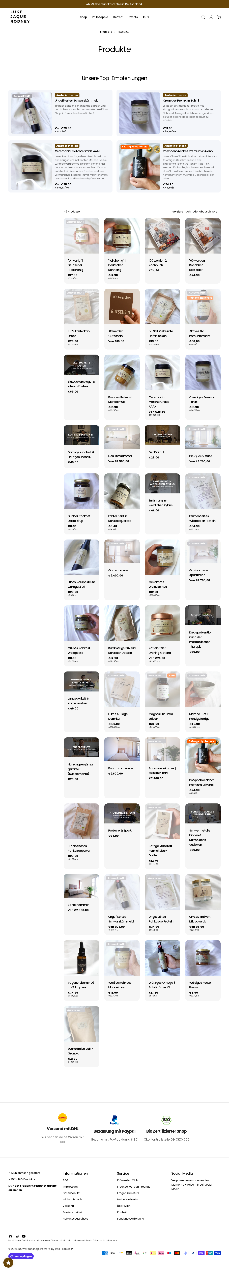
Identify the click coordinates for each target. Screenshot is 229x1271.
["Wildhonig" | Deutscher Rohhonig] (122, 236)
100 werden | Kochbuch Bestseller (197, 265)
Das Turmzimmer (120, 456)
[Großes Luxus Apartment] (203, 551)
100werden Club (127, 1180)
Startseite (106, 32)
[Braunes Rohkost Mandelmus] (122, 372)
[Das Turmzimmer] (122, 437)
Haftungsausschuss (75, 1219)
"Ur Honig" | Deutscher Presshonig (75, 265)
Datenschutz (71, 1193)
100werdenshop (28, 1249)
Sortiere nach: (181, 212)
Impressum (70, 1187)
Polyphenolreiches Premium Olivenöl (188, 151)
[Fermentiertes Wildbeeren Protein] (203, 491)
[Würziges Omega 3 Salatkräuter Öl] (162, 958)
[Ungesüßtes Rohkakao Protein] (162, 892)
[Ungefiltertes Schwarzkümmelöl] (30, 115)
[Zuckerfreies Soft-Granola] (81, 1024)
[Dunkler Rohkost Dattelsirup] (81, 491)
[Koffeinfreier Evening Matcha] (162, 623)
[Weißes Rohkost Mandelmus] (122, 958)
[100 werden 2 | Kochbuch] (162, 236)
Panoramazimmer (121, 768)
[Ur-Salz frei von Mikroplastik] (203, 892)
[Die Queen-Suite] (203, 437)
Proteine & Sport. (120, 830)
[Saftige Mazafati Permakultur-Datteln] (162, 821)
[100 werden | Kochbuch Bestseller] (203, 236)
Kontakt (122, 1212)
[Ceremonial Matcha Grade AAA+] (30, 169)
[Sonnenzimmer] (81, 886)
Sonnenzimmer (78, 905)
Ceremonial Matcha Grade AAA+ (78, 151)
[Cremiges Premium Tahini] (138, 115)
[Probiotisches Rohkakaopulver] (81, 821)
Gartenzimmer (118, 570)
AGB (65, 1180)
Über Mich (123, 1206)
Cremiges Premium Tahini (181, 100)
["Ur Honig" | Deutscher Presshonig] (81, 236)
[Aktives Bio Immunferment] (203, 306)
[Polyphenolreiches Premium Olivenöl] (138, 169)
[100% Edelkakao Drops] (81, 306)
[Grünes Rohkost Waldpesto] (81, 623)
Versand (68, 1206)
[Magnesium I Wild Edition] (162, 689)
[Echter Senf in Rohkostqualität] (122, 491)
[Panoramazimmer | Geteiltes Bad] (162, 749)
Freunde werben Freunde (133, 1187)
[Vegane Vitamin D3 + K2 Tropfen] (81, 958)
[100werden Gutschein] (122, 306)
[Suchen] (203, 17)
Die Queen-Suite (200, 456)
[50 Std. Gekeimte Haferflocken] (162, 306)
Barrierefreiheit (73, 1212)
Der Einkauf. (157, 452)
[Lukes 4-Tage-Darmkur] (122, 689)
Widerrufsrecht (73, 1199)
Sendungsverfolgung (130, 1219)
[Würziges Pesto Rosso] (203, 958)
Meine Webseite (127, 1199)
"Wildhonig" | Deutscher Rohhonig (117, 265)
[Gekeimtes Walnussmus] (162, 557)
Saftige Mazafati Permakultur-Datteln (160, 850)
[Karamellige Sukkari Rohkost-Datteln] (122, 623)
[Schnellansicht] (46, 98)
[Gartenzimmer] (122, 551)
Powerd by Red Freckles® (56, 1249)
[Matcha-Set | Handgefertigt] (203, 689)
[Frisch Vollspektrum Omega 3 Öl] (81, 557)
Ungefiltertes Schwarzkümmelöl (77, 100)
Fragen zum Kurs (128, 1193)
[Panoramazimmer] (122, 749)
